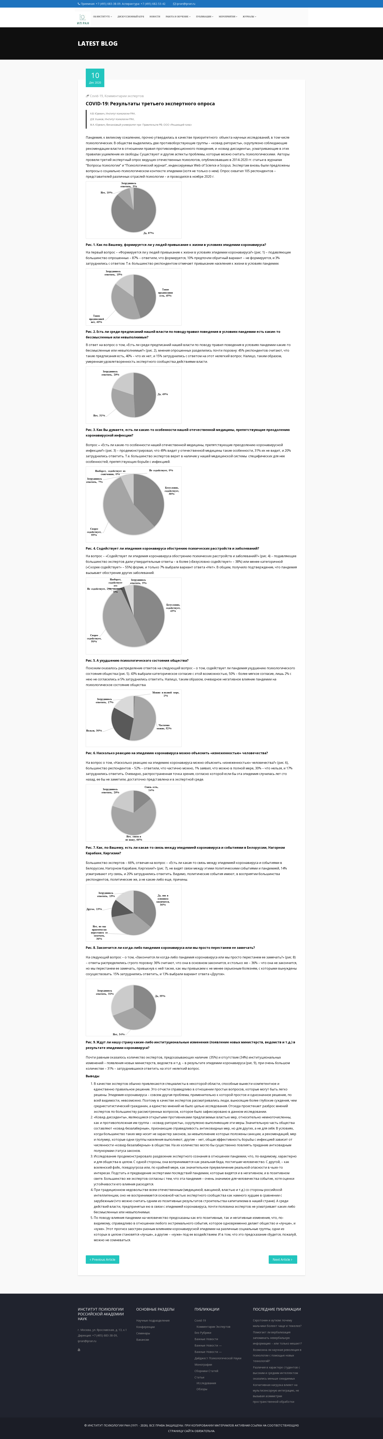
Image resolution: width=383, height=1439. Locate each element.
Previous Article (103, 1259)
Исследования (206, 1383)
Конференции (145, 1327)
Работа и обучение (177, 16)
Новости (155, 16)
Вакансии (142, 1339)
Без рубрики (202, 1333)
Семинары (143, 1333)
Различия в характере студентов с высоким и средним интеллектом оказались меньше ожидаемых (276, 1372)
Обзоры (201, 1389)
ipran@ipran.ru (185, 4)
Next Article (281, 1259)
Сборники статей (206, 1371)
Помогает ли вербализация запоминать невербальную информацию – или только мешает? (277, 1337)
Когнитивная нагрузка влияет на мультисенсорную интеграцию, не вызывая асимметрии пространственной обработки (276, 1393)
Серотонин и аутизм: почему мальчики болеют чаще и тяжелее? (277, 1323)
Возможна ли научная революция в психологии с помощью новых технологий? (277, 1355)
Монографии (203, 1364)
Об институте (102, 16)
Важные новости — (208, 1345)
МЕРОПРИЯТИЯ (227, 16)
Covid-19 (96, 96)
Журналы (249, 16)
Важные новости (206, 1339)
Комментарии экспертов (124, 96)
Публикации (204, 16)
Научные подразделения (153, 1320)
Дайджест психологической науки (217, 1358)
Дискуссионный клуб (130, 16)
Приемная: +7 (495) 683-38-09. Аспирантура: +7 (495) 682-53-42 (122, 4)
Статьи (199, 1377)
